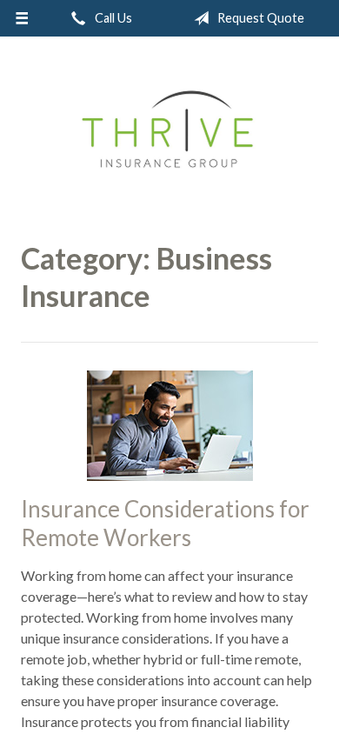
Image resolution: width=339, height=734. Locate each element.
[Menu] (22, 18)
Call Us (112, 17)
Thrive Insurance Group (169, 132)
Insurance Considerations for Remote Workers (165, 523)
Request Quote (259, 17)
